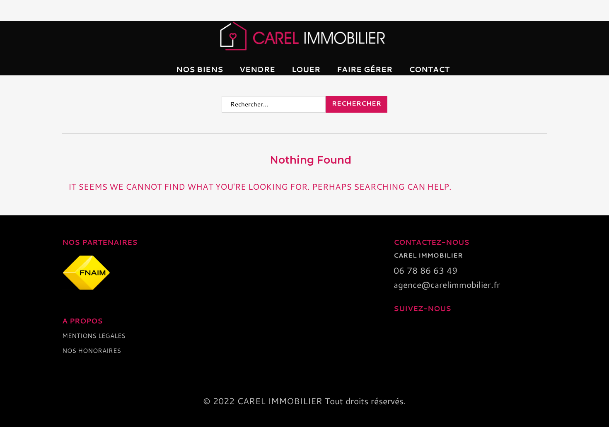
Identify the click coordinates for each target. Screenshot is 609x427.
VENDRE (257, 69)
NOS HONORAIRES (91, 350)
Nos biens (199, 69)
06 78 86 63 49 (425, 270)
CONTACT (429, 69)
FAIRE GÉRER (364, 69)
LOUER (306, 69)
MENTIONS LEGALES (94, 335)
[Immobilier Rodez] (304, 36)
